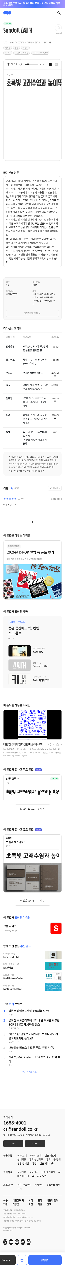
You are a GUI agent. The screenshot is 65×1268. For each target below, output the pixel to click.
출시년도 (36, 282)
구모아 (15, 294)
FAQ (13, 1143)
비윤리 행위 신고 (52, 1202)
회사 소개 (22, 1155)
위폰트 (9, 838)
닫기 (58, 4)
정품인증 (33, 1172)
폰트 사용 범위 (39, 1176)
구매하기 (45, 1260)
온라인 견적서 (48, 1172)
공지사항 (21, 1172)
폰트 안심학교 (36, 1159)
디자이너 (10, 291)
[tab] (50, 64)
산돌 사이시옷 (47, 1163)
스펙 (34, 291)
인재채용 (21, 1159)
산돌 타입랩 (50, 1155)
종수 (8, 282)
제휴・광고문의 (24, 1185)
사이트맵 (30, 1202)
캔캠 (34, 1163)
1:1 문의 (35, 1143)
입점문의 (38, 1185)
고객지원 (7, 1172)
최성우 (9, 294)
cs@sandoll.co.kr (20, 1129)
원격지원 (40, 1202)
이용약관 (5, 1202)
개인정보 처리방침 (18, 1202)
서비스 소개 (36, 1155)
